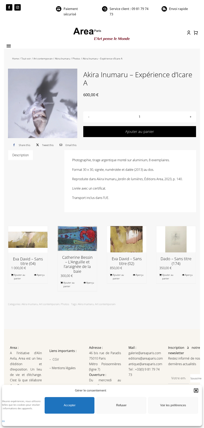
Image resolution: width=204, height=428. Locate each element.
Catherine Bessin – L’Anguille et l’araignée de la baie (77, 264)
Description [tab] (20, 155)
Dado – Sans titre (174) (176, 261)
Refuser (121, 405)
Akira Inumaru (30, 304)
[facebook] (9, 7)
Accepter (70, 405)
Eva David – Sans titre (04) (28, 261)
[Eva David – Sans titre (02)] (126, 239)
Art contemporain (49, 304)
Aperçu (41, 275)
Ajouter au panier (139, 131)
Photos (65, 304)
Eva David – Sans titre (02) (127, 261)
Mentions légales (63, 368)
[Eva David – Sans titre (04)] (28, 239)
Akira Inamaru (86, 304)
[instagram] (17, 7)
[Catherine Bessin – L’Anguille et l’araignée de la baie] (77, 238)
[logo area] (102, 28)
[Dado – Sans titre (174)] (176, 239)
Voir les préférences (173, 405)
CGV (56, 359)
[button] (196, 390)
